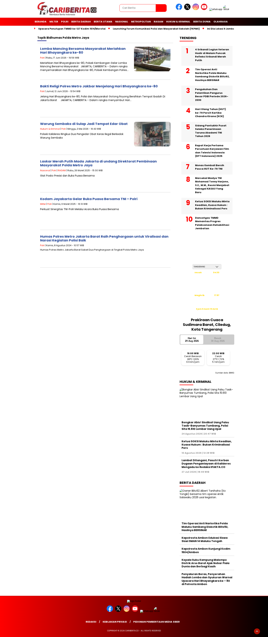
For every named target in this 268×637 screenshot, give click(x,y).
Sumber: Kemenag (207, 313)
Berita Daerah (81, 21)
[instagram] (196, 9)
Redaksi (91, 622)
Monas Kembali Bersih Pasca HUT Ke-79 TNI (209, 167)
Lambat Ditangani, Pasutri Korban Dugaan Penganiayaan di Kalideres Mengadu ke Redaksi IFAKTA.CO (206, 463)
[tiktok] (227, 9)
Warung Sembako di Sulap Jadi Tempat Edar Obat (84, 123)
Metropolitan (141, 21)
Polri (64, 21)
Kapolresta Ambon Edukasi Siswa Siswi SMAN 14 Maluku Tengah (205, 539)
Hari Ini (192, 339)
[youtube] (205, 9)
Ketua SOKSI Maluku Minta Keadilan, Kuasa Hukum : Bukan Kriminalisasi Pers (212, 205)
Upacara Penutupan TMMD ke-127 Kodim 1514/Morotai (72, 28)
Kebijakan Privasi (115, 622)
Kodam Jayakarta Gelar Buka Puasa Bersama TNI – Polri (88, 199)
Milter (53, 21)
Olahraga (220, 21)
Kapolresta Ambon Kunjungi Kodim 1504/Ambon (206, 550)
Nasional (121, 21)
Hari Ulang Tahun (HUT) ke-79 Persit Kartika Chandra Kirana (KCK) (210, 112)
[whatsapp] (215, 9)
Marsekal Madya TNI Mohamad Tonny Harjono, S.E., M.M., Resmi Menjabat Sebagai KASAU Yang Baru (212, 185)
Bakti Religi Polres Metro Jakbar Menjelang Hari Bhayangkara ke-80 (99, 86)
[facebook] (179, 9)
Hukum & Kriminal (178, 21)
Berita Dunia (202, 21)
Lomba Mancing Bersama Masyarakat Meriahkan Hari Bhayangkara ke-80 (83, 50)
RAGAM (158, 21)
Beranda (40, 21)
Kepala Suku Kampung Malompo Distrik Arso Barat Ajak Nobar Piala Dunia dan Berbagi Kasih (205, 563)
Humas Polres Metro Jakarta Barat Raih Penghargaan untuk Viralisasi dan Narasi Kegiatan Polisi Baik (104, 238)
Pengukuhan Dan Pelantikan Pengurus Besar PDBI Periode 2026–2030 (211, 95)
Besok (218, 339)
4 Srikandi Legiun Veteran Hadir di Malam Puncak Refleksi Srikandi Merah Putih (212, 55)
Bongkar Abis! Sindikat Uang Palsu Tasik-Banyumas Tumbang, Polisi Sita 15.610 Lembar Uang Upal (205, 426)
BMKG (231, 372)
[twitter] (188, 9)
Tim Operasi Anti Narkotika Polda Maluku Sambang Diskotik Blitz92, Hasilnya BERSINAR (212, 75)
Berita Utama (103, 21)
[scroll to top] (257, 631)
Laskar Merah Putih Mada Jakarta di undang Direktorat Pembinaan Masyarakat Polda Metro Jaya (98, 163)
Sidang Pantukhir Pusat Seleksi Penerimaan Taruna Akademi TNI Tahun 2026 (210, 131)
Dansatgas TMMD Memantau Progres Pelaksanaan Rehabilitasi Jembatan (212, 223)
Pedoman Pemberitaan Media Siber (156, 622)
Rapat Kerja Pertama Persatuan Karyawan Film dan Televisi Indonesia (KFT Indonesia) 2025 (212, 151)
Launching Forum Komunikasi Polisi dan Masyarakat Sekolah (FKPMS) (156, 28)
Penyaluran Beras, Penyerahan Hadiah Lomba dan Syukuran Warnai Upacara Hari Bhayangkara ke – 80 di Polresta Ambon (207, 579)
